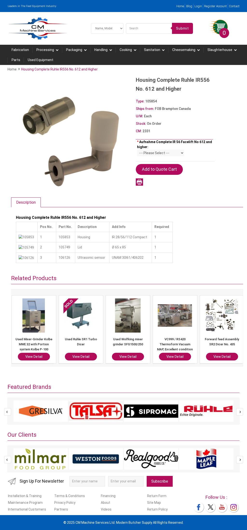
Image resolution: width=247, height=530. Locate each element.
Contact (234, 6)
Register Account (215, 6)
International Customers (27, 509)
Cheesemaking (183, 50)
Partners (61, 509)
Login (198, 6)
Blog (189, 6)
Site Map (154, 503)
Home (180, 6)
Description (26, 202)
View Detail (50, 357)
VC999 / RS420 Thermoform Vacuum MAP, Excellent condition (144, 344)
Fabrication (20, 50)
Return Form (156, 496)
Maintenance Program (25, 503)
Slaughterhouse (219, 50)
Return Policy (157, 509)
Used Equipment (40, 60)
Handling (101, 50)
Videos (106, 509)
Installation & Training (24, 496)
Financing (108, 496)
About (105, 503)
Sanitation (152, 50)
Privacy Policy (64, 503)
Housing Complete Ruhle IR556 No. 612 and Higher (59, 69)
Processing (45, 50)
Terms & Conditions (69, 496)
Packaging (74, 50)
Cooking (126, 50)
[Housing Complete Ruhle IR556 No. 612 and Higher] (69, 133)
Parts (16, 60)
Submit (182, 28)
